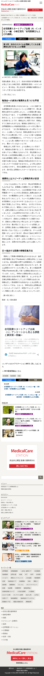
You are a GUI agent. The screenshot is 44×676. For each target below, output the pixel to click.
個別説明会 (27, 588)
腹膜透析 (12, 585)
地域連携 (37, 578)
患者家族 (22, 581)
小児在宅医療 (21, 591)
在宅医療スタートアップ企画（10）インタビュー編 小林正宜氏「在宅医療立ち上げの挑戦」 (22, 396)
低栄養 (10, 588)
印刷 (35, 39)
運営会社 (11, 668)
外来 (29, 581)
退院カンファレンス (17, 578)
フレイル (20, 585)
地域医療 (13, 376)
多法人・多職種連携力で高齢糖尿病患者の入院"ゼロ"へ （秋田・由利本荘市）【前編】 (28, 556)
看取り (36, 581)
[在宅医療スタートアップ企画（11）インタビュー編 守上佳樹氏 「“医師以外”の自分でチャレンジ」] (8, 525)
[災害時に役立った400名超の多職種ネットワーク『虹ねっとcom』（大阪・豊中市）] (8, 546)
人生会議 (28, 578)
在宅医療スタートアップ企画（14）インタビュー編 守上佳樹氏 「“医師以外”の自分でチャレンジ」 (28, 421)
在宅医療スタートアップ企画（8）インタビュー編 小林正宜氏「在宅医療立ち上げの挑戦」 (21, 388)
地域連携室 (14, 598)
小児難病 (31, 591)
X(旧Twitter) (22, 39)
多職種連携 (14, 571)
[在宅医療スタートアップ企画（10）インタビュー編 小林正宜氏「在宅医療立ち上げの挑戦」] (8, 535)
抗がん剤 (28, 595)
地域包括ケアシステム (27, 598)
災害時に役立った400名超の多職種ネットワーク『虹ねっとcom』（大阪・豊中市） (28, 545)
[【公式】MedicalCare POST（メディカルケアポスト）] (10, 4)
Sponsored (4, 497)
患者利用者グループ (8, 591)
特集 (19, 376)
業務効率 (28, 602)
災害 (3, 581)
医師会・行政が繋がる (7, 502)
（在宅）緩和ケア (26, 571)
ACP (31, 574)
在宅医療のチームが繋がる (8, 507)
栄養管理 (18, 588)
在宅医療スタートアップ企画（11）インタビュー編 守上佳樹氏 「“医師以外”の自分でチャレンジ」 (28, 524)
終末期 (38, 574)
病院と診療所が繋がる (7, 512)
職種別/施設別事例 (6, 489)
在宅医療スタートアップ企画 (9, 505)
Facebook (8, 39)
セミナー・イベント (6, 500)
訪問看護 (5, 571)
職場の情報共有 (18, 602)
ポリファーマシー (32, 585)
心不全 (36, 595)
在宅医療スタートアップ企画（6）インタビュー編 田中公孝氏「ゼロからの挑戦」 (27, 409)
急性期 (4, 585)
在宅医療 (5, 376)
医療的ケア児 (6, 602)
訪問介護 (13, 574)
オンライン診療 (18, 595)
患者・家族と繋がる (6, 510)
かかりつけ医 (6, 595)
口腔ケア (5, 598)
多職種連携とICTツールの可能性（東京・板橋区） (27, 431)
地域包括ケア (12, 581)
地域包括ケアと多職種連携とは (9, 486)
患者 (3, 588)
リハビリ (5, 578)
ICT (26, 574)
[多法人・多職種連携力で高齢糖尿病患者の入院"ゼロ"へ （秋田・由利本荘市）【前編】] (8, 557)
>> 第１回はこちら (9, 94)
